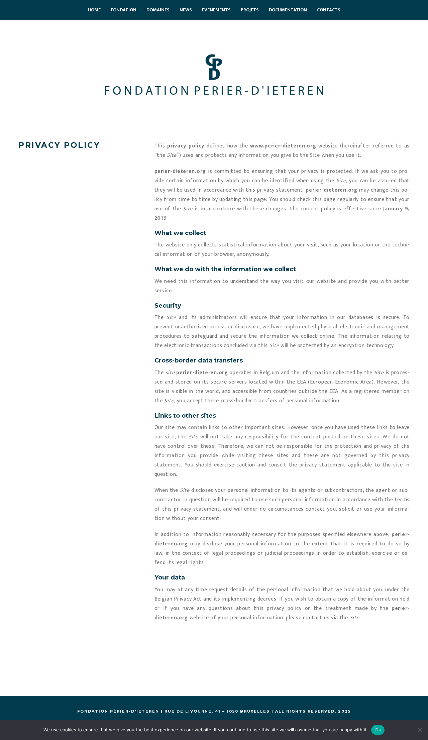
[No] (419, 730)
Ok (378, 729)
